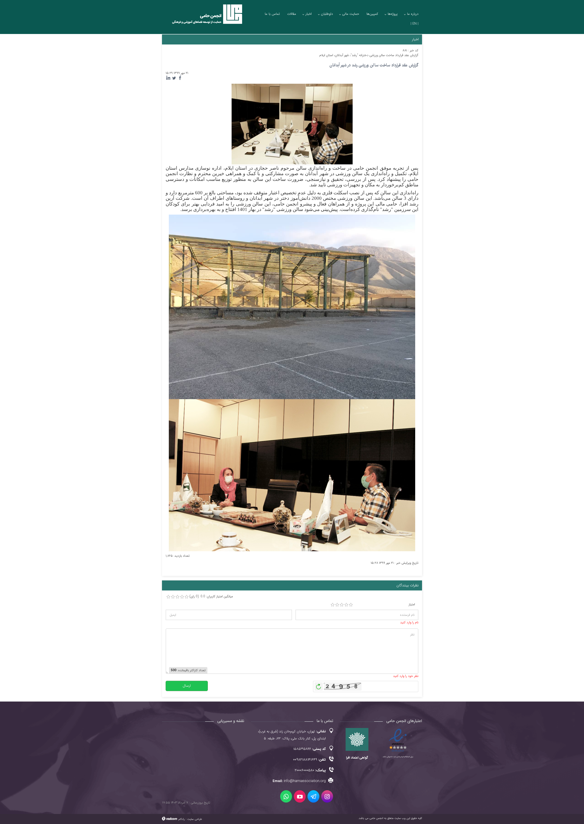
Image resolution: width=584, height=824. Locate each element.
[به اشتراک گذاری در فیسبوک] (180, 78)
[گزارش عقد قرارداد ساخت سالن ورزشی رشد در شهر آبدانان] (292, 123)
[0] (168, 597)
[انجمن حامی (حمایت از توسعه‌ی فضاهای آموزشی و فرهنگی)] (203, 18)
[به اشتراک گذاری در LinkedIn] (168, 78)
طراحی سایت (194, 819)
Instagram (327, 796)
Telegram (313, 796)
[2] (337, 605)
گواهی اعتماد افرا (357, 757)
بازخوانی (319, 685)
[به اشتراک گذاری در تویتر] (174, 78)
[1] (333, 605)
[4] (346, 605)
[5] (351, 605)
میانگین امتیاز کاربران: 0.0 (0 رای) (211, 596)
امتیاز (412, 604)
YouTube (300, 796)
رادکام (181, 819)
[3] (342, 605)
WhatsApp (286, 796)
